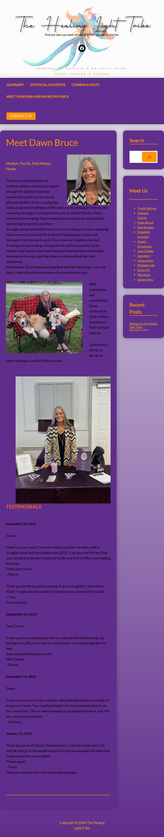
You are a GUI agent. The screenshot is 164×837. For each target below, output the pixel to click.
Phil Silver (144, 275)
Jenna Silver (145, 260)
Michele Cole (146, 265)
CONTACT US (21, 116)
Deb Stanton (145, 227)
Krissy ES (143, 270)
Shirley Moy (145, 279)
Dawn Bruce (145, 222)
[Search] (149, 157)
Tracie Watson (146, 208)
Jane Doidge (145, 251)
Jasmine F (143, 256)
